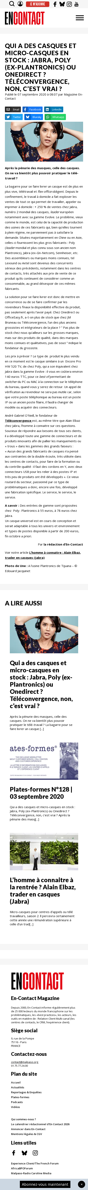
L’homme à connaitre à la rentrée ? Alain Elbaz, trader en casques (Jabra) (43, 890)
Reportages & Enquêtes (26, 1092)
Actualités (17, 1087)
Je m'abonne (37, 4)
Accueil (16, 1082)
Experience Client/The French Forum (35, 1163)
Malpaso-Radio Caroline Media (31, 1173)
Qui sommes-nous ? (23, 1119)
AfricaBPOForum (22, 1168)
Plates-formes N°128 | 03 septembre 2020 (41, 792)
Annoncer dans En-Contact (28, 1129)
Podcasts (17, 1102)
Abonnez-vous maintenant (45, 1184)
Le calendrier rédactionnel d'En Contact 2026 (40, 1124)
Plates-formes (20, 1097)
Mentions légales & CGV (26, 1134)
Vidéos (15, 1107)
